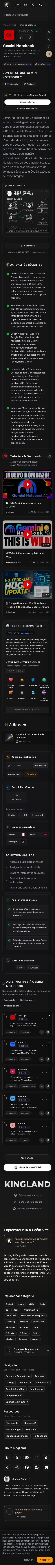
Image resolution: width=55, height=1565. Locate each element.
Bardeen (22, 1096)
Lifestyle (10, 1339)
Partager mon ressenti (27, 710)
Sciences (23, 1339)
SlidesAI (22, 1123)
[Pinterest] (27, 1467)
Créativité (10, 1333)
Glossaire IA (30, 1423)
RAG (20, 968)
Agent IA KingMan (15, 1389)
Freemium (31, 774)
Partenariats (40, 1436)
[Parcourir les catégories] (25, 5)
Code (15, 1310)
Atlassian (23, 1069)
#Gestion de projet (12, 1006)
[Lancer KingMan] (18, 5)
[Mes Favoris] (41, 5)
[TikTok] (46, 1457)
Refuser (28, 1559)
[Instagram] (36, 1457)
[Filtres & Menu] (33, 5)
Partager (29, 1158)
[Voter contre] (30, 37)
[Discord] (46, 1467)
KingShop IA (36, 1389)
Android (39, 815)
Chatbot (9, 1304)
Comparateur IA (14, 1395)
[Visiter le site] (47, 1032)
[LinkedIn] (7, 1457)
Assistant (31, 84)
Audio (42, 1304)
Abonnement (14, 774)
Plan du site (12, 1423)
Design (36, 1333)
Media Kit (31, 1429)
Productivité (12, 84)
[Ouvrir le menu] (48, 5)
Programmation (31, 1310)
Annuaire (39, 1376)
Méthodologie (13, 1429)
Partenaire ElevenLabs (27, 108)
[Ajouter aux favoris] (49, 47)
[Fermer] (49, 32)
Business (25, 1032)
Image (21, 1304)
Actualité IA (25, 1382)
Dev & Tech (11, 1316)
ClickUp (22, 1015)
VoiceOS (22, 1042)
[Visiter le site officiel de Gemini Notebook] (49, 54)
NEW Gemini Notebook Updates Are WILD (25, 555)
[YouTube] (27, 1457)
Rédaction (10, 1327)
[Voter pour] (22, 37)
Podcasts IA (42, 1382)
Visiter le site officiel (30, 1167)
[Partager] (49, 39)
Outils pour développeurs (31, 1086)
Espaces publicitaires (17, 1436)
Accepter (45, 1559)
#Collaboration (26, 1000)
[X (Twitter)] (17, 1457)
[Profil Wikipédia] (29, 1479)
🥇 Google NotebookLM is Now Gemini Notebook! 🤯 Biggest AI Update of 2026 (27, 605)
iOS (25, 815)
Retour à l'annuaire (17, 14)
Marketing (10, 1321)
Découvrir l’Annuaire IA (18, 1376)
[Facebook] (7, 1467)
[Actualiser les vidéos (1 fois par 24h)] (49, 456)
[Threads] (17, 1467)
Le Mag (10, 1382)
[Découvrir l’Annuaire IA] (7, 5)
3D (7, 1310)
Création (24, 1140)
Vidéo (31, 1304)
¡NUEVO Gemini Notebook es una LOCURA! (23, 505)
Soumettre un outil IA (17, 1402)
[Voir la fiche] (41, 1032)
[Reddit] (36, 1467)
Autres (35, 1339)
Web (13, 815)
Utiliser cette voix (27, 102)
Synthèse (33, 968)
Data (36, 1327)
